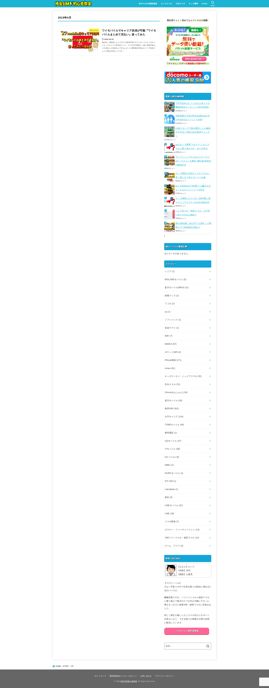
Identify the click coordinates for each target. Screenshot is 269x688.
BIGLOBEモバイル (175, 279)
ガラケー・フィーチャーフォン (182, 530)
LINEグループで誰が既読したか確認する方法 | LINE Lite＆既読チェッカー (192, 132)
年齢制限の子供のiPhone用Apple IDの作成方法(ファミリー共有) (192, 118)
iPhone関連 (173, 360)
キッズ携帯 (193, 4)
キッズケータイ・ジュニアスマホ (183, 376)
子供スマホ (180, 4)
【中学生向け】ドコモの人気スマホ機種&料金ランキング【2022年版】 (192, 105)
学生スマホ (172, 384)
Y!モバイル (172, 449)
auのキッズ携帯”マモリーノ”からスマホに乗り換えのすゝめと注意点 (192, 146)
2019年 (66, 666)
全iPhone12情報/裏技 (148, 4)
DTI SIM (170, 481)
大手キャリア (174, 417)
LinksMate (171, 489)
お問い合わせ (146, 676)
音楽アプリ (172, 328)
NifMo (169, 465)
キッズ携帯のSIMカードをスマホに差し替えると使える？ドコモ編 (192, 175)
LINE (169, 513)
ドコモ (170, 303)
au (167, 312)
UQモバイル (173, 441)
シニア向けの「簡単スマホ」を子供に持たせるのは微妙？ (192, 213)
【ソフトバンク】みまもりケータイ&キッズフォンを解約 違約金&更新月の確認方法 (193, 161)
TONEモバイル (174, 425)
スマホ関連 (172, 521)
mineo (204, 4)
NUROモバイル (174, 473)
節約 (168, 497)
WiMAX (171, 344)
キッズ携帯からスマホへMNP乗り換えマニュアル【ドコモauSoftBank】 (192, 200)
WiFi (168, 336)
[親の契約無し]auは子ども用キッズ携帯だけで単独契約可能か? (193, 225)
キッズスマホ (166, 4)
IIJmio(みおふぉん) (176, 392)
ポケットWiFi (173, 352)
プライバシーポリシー (164, 676)
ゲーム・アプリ (174, 546)
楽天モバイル (173, 400)
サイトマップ (100, 676)
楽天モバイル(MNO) (177, 287)
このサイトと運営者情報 (187, 631)
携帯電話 (171, 433)
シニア (170, 271)
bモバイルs (172, 457)
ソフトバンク (173, 320)
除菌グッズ (172, 295)
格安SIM (172, 408)
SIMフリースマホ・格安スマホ (182, 538)
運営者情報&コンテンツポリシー (123, 676)
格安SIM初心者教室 (128, 681)
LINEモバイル (174, 505)
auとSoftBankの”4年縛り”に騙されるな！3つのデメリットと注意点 (193, 188)
